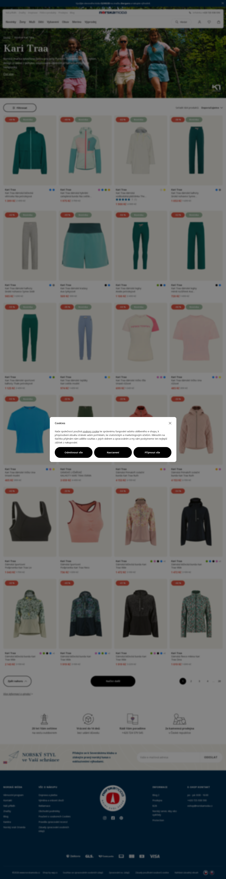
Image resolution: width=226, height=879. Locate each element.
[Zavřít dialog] (170, 423)
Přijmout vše (152, 452)
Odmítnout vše (74, 452)
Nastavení (113, 452)
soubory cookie (91, 431)
